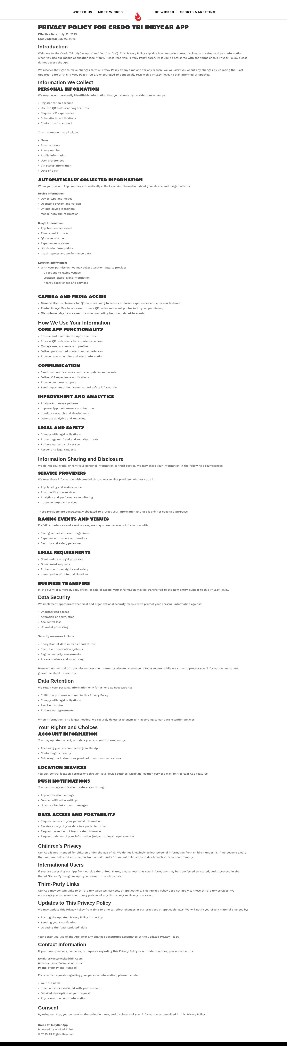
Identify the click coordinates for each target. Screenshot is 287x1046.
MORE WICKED (110, 12)
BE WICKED (164, 12)
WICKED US (82, 12)
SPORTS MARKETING (197, 12)
